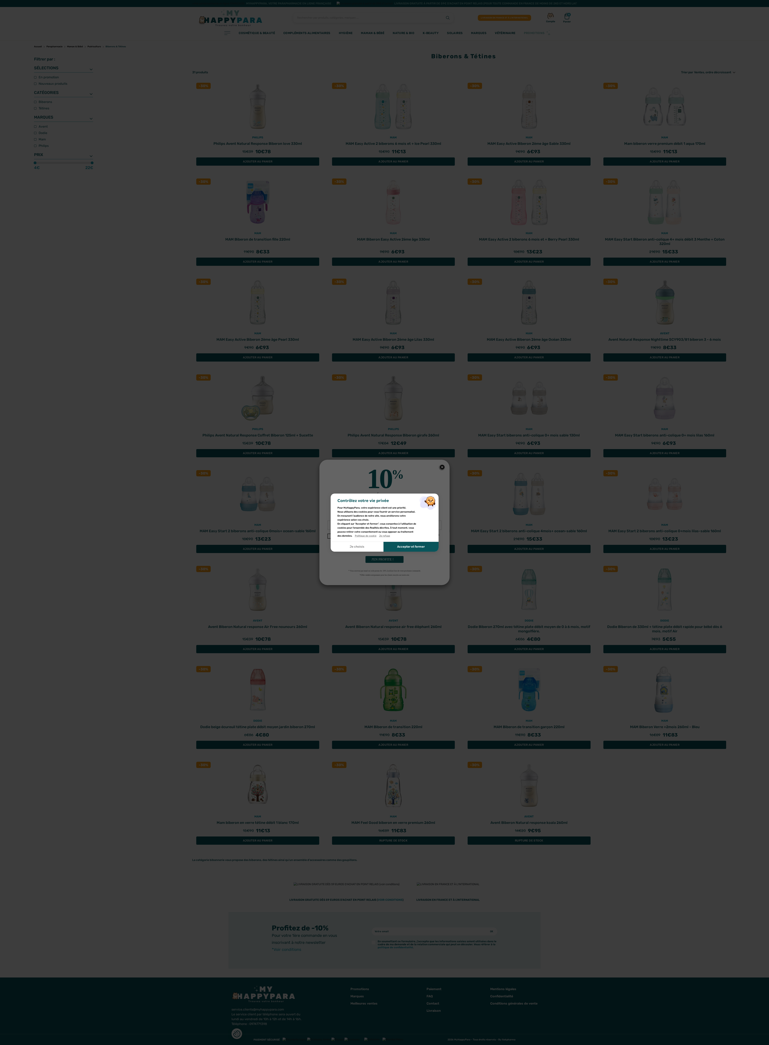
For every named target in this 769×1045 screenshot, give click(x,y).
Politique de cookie (365, 535)
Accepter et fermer (411, 546)
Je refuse (384, 535)
